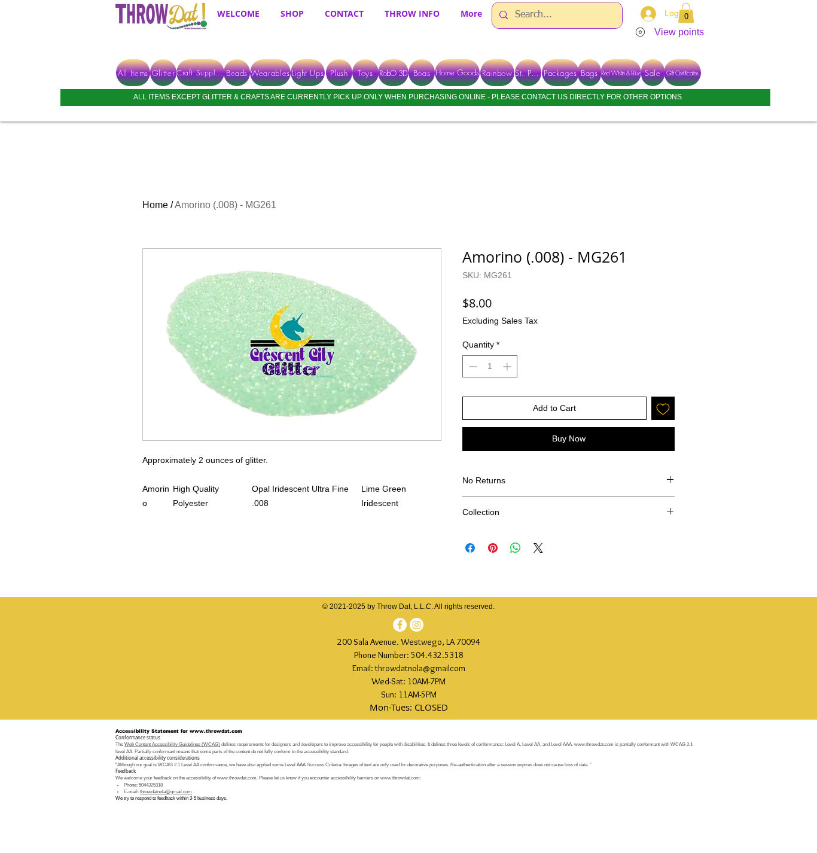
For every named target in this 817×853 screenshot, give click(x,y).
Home (155, 205)
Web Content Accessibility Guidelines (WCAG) (172, 744)
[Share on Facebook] (470, 548)
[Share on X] (538, 548)
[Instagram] (416, 625)
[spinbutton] (490, 366)
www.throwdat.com (216, 731)
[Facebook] (400, 625)
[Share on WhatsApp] (515, 548)
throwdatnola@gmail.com (166, 791)
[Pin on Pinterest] (493, 548)
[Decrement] (471, 366)
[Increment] (508, 366)
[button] (686, 13)
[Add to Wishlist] (663, 408)
